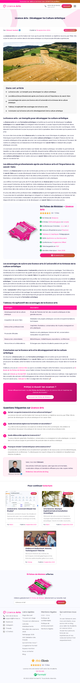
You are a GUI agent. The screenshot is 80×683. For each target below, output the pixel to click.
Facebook (9, 622)
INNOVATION (68, 493)
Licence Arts (22, 368)
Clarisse (30, 562)
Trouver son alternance (30, 621)
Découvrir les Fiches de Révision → (40, 397)
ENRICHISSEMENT (70, 30)
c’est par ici (22, 379)
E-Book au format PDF (18, 374)
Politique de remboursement (47, 625)
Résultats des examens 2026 (30, 630)
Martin (11, 524)
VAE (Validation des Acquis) (29, 639)
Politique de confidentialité (46, 619)
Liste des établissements (27, 625)
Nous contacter (27, 651)
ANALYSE (51, 533)
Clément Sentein (12, 30)
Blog (24, 654)
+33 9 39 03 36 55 (11, 616)
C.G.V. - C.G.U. (45, 615)
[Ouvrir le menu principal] (75, 6)
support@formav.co (13, 618)
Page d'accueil (27, 615)
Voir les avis (40, 671)
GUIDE (34, 493)
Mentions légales (47, 629)
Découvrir (66, 6)
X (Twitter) (9, 631)
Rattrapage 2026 (28, 634)
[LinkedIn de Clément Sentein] (19, 30)
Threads (9, 628)
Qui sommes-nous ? (29, 643)
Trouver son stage (28, 618)
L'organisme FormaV (29, 645)
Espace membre (28, 648)
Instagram (9, 625)
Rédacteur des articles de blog (37, 472)
